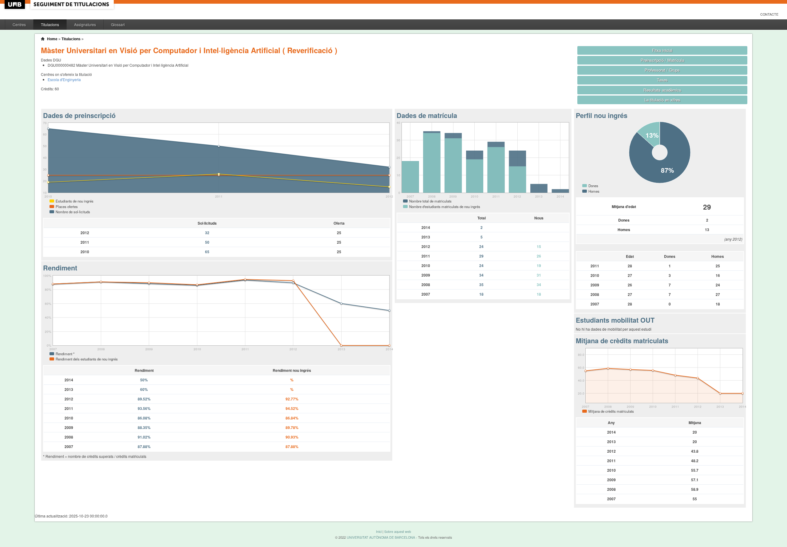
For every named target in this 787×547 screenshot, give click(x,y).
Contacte (769, 14)
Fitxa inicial (662, 50)
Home (52, 39)
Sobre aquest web (397, 531)
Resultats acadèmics (662, 90)
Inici (379, 531)
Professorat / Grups (662, 70)
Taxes (662, 80)
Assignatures (85, 24)
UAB (15, 4)
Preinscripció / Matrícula (662, 60)
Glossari (118, 24)
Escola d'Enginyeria (64, 79)
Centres (19, 24)
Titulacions (50, 24)
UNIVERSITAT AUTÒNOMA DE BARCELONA (381, 537)
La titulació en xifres (662, 100)
